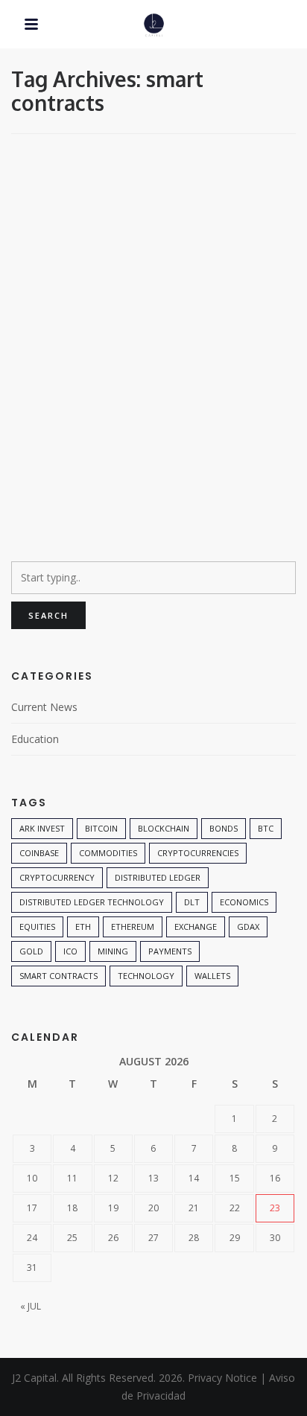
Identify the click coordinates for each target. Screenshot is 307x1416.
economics (244, 902)
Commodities (108, 852)
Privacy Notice (222, 1378)
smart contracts (58, 975)
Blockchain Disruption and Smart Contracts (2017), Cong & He (153, 351)
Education (54, 169)
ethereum (132, 926)
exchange (195, 926)
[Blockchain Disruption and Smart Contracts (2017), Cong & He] (153, 233)
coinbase (39, 852)
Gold (31, 951)
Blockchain (163, 828)
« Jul (30, 1306)
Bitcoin (101, 828)
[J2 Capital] (154, 25)
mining (113, 951)
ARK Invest (42, 828)
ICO (70, 951)
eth (83, 926)
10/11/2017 (47, 488)
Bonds (223, 828)
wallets (212, 975)
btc (265, 828)
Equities (37, 926)
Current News (44, 707)
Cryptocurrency (57, 877)
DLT (192, 902)
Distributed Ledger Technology (91, 902)
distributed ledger (157, 877)
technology (146, 975)
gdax (248, 926)
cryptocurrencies (197, 852)
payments (170, 951)
